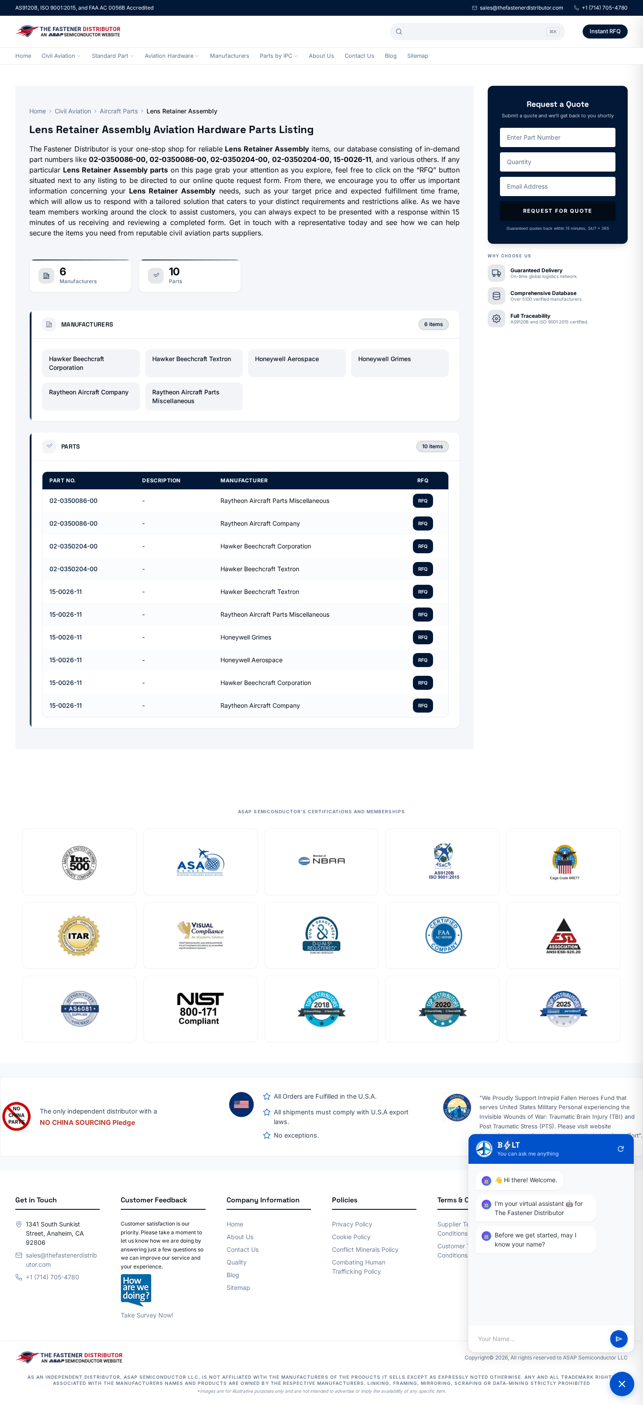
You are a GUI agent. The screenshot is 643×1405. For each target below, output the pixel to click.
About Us (321, 56)
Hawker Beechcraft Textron (191, 358)
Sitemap (417, 56)
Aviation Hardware (169, 56)
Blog (391, 56)
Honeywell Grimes (384, 358)
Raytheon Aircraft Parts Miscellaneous (186, 396)
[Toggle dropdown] (78, 56)
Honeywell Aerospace (287, 358)
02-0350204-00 (73, 546)
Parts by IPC (276, 56)
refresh (620, 1149)
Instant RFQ (605, 31)
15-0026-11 (65, 591)
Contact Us (359, 56)
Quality (237, 1262)
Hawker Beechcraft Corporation (76, 363)
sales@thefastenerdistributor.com (521, 7)
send (619, 1339)
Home (23, 56)
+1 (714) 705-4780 (605, 7)
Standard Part (110, 56)
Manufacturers (229, 56)
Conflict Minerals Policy (365, 1249)
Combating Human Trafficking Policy (358, 1266)
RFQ (423, 501)
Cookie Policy (351, 1236)
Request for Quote (558, 210)
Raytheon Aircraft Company (89, 392)
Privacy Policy (352, 1224)
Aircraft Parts (119, 111)
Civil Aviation (58, 56)
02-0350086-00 (73, 500)
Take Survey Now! (147, 1315)
